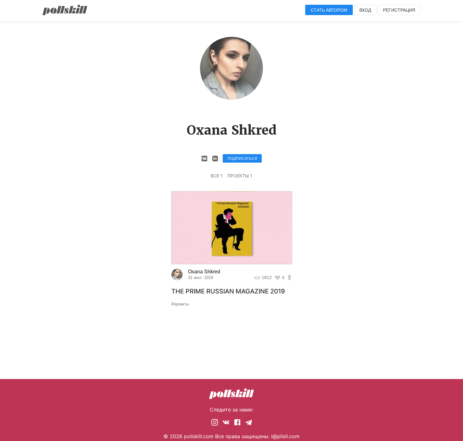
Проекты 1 (239, 175)
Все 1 (217, 175)
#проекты (180, 304)
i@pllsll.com (285, 436)
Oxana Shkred (204, 271)
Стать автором (329, 10)
